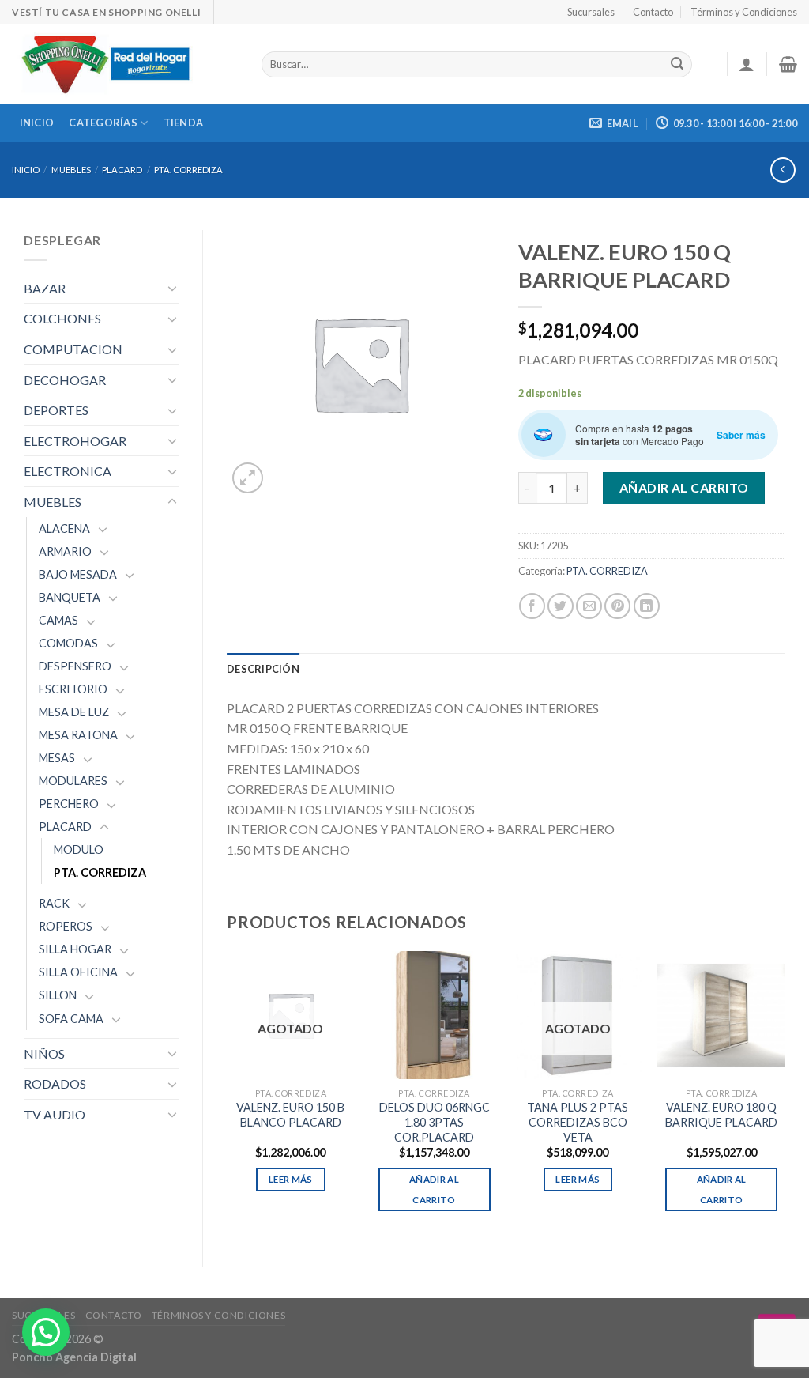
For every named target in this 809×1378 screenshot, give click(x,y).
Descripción (263, 669)
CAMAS (58, 620)
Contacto (653, 12)
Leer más (291, 1179)
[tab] (263, 669)
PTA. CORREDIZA (188, 169)
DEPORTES (56, 409)
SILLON (58, 995)
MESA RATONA (78, 735)
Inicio (37, 122)
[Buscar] (677, 64)
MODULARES (73, 780)
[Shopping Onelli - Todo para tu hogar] (125, 64)
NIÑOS (44, 1053)
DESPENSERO (75, 666)
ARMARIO (65, 551)
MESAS (57, 758)
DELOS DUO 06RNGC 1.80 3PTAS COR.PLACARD (434, 1122)
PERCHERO (69, 803)
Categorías (103, 122)
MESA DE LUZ (74, 712)
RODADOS (55, 1083)
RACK (54, 903)
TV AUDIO (54, 1114)
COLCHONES (62, 318)
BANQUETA (69, 597)
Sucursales (591, 12)
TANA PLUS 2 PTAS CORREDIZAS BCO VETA (577, 1122)
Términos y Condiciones (743, 12)
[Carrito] (788, 64)
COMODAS (68, 643)
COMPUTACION (73, 349)
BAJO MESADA (78, 574)
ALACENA (64, 528)
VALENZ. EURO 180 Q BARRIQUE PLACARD (721, 1115)
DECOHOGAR (65, 379)
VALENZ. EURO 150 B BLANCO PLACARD (290, 1115)
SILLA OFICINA (78, 972)
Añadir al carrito (684, 487)
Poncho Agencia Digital (74, 1357)
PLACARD (122, 169)
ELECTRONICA (67, 470)
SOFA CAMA (71, 1018)
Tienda (184, 122)
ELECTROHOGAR (75, 440)
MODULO (78, 849)
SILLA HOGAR (75, 949)
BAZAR (45, 288)
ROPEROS (65, 926)
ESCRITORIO (73, 689)
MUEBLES (71, 169)
